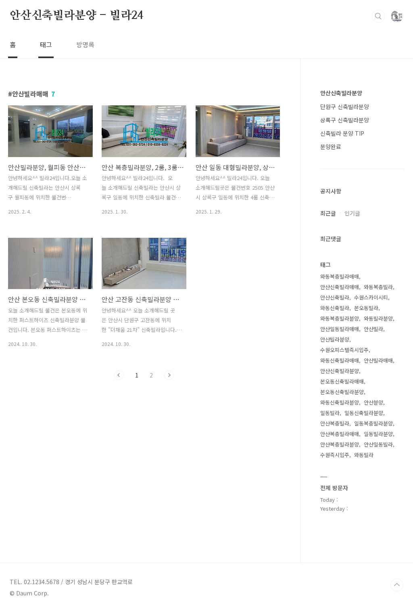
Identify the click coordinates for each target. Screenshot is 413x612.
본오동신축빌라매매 (342, 381)
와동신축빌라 (334, 308)
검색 (378, 16)
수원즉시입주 (334, 455)
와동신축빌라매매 (339, 360)
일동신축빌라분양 (363, 413)
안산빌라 (373, 329)
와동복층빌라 (378, 287)
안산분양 (373, 402)
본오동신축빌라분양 (342, 392)
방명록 (85, 44)
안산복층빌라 (334, 423)
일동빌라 (330, 413)
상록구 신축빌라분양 (344, 120)
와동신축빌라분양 (339, 402)
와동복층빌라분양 (339, 318)
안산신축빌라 (334, 297)
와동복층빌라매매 (339, 276)
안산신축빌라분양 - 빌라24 (76, 15)
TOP (396, 584)
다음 (169, 375)
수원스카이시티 (371, 297)
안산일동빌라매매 (339, 329)
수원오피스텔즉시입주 (344, 350)
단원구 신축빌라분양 (344, 107)
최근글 (328, 213)
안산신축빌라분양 (341, 93)
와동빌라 (363, 455)
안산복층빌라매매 (339, 434)
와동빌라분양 (378, 318)
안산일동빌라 (378, 444)
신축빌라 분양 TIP (342, 133)
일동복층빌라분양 (373, 423)
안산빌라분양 (334, 339)
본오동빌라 (366, 308)
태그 (46, 44)
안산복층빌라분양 (339, 444)
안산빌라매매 (378, 360)
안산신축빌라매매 (339, 287)
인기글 (352, 213)
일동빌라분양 (378, 434)
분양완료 (330, 147)
